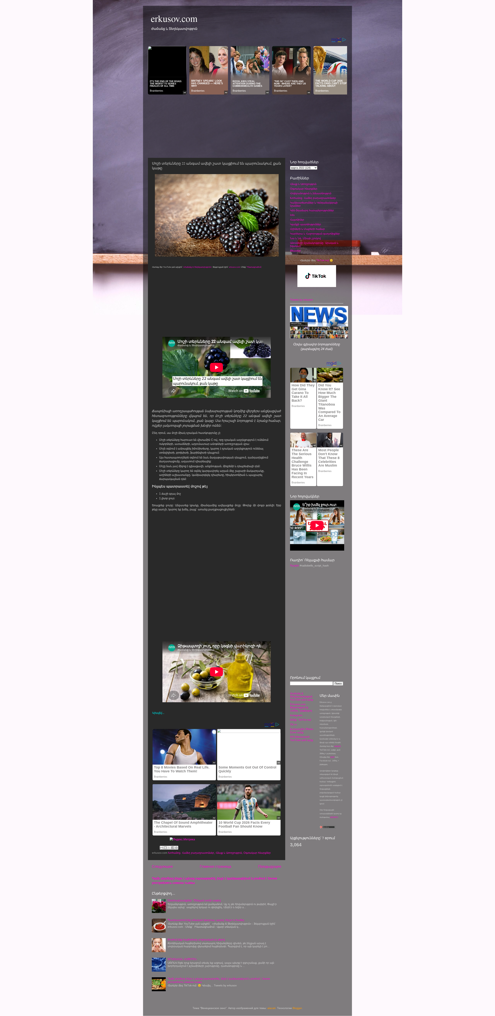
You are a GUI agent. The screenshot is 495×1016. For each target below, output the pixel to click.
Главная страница (215, 866)
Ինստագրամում (254, 267)
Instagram (296, 715)
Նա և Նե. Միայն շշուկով (305, 238)
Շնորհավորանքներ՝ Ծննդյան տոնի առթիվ (194, 900)
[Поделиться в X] (169, 848)
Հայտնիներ (297, 219)
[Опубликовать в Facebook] (173, 848)
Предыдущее (269, 866)
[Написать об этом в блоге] (165, 848)
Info (292, 215)
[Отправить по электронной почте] (162, 848)
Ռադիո (294, 565)
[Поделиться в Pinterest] (176, 848)
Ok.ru (293, 724)
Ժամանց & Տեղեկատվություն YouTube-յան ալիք (301, 696)
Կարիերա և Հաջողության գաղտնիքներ (315, 233)
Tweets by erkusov (301, 299)
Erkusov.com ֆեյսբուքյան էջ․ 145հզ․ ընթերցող (301, 707)
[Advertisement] (247, 125)
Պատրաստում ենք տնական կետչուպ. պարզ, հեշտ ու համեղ (206, 920)
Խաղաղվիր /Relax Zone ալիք (301, 731)
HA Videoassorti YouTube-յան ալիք (301, 738)
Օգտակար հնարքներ (257, 852)
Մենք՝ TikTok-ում (300, 719)
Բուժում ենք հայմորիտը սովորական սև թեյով (196, 939)
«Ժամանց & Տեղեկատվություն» (197, 267)
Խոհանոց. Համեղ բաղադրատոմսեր (191, 852)
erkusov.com (174, 18)
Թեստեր (295, 250)
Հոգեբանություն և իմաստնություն (310, 193)
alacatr (271, 1008)
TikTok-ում (322, 260)
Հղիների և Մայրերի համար (307, 229)
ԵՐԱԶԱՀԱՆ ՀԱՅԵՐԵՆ (182, 959)
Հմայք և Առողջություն (229, 852)
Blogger (297, 1008)
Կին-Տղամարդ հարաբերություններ (312, 210)
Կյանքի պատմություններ (305, 224)
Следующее (162, 866)
